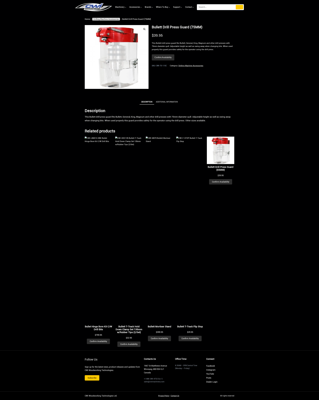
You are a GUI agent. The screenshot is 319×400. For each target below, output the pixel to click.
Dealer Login (211, 382)
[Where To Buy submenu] (169, 7)
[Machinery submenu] (125, 7)
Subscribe (92, 378)
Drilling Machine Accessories (106, 19)
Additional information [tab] (167, 102)
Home (87, 19)
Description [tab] (146, 102)
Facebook (210, 366)
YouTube (210, 374)
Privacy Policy (163, 396)
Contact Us (175, 396)
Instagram (210, 370)
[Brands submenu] (152, 7)
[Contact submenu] (193, 7)
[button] (144, 29)
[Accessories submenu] (141, 7)
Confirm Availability (163, 57)
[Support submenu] (181, 7)
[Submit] (239, 7)
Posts (208, 378)
